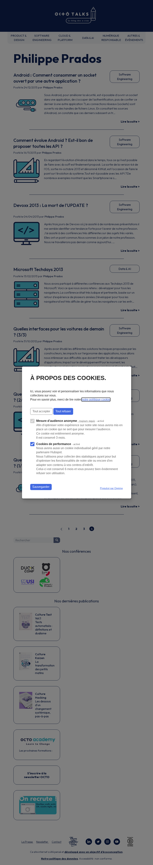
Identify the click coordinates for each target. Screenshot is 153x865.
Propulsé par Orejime (111, 488)
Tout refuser (63, 411)
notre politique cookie (96, 399)
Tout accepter (41, 411)
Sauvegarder (40, 486)
